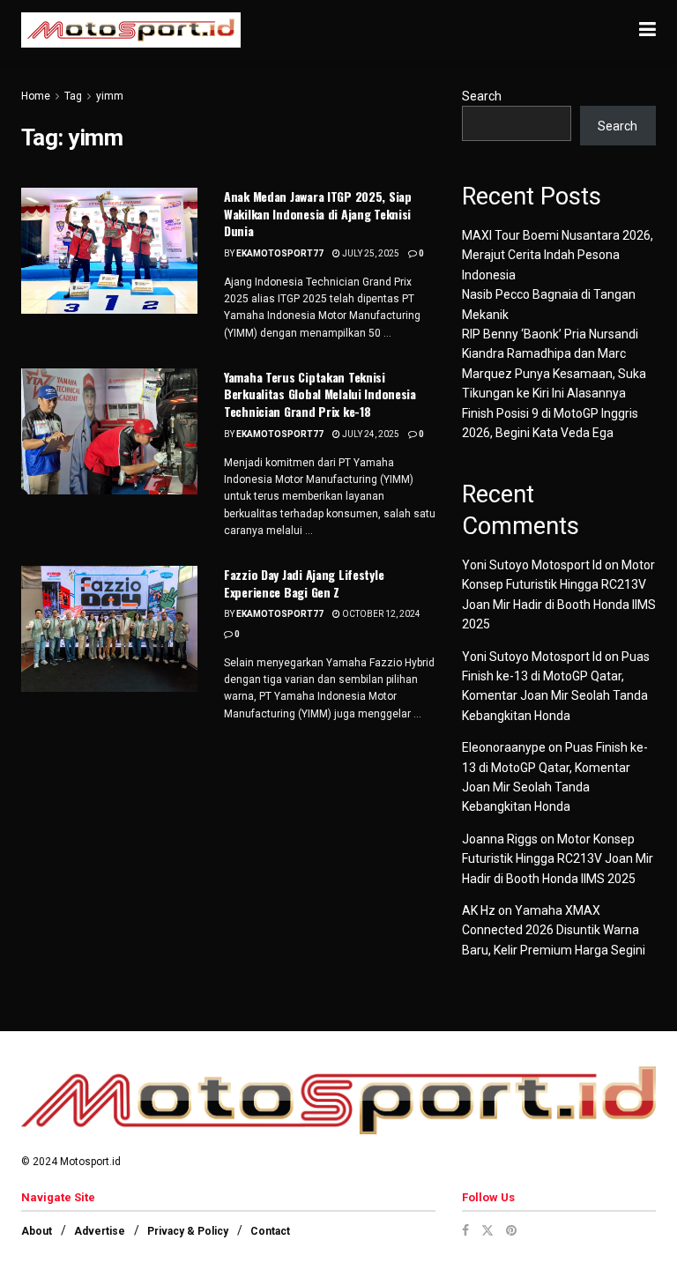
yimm (109, 96)
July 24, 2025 (369, 434)
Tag (73, 96)
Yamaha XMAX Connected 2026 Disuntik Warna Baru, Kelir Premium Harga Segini (553, 930)
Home (35, 96)
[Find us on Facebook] (465, 1230)
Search (482, 96)
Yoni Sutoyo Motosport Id (532, 565)
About (36, 1231)
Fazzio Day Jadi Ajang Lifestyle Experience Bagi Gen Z (303, 583)
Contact (270, 1231)
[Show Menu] (647, 30)
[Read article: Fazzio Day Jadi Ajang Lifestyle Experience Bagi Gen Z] (109, 629)
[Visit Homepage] (131, 30)
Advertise (99, 1231)
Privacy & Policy (187, 1231)
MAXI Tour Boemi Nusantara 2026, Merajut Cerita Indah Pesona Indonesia (557, 255)
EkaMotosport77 (280, 253)
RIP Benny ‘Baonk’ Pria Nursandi (550, 334)
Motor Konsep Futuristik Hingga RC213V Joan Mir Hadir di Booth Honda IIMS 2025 (557, 859)
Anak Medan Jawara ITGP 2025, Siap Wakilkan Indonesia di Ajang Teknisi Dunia (318, 213)
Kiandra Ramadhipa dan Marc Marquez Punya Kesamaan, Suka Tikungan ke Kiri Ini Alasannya (554, 373)
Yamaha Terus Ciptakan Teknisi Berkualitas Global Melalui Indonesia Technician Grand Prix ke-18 (320, 394)
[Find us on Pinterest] (511, 1230)
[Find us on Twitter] (487, 1230)
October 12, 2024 (380, 614)
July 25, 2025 (369, 253)
